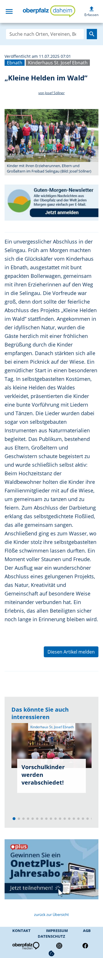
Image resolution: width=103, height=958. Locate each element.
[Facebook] (85, 945)
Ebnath (14, 63)
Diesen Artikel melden (71, 652)
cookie (51, 953)
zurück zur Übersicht (51, 914)
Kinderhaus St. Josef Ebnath (58, 63)
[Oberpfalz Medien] (25, 945)
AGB (87, 930)
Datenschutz (51, 936)
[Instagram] (59, 945)
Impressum (57, 930)
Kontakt (21, 930)
